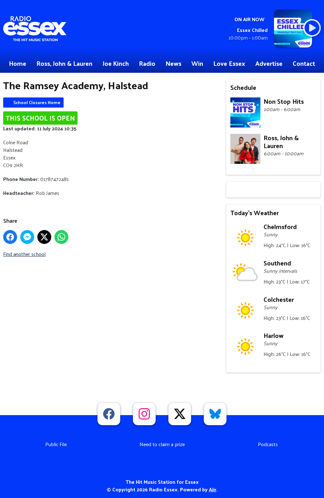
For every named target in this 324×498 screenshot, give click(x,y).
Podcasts (268, 444)
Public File (56, 444)
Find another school (24, 253)
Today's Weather (254, 212)
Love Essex (229, 63)
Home (17, 63)
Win (197, 63)
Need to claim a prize (162, 444)
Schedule (243, 87)
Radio (147, 63)
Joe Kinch (116, 63)
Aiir (212, 489)
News (173, 63)
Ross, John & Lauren (64, 63)
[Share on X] (44, 237)
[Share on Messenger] (27, 237)
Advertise (269, 63)
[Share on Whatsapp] (61, 237)
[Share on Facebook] (10, 237)
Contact (304, 63)
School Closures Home (36, 102)
